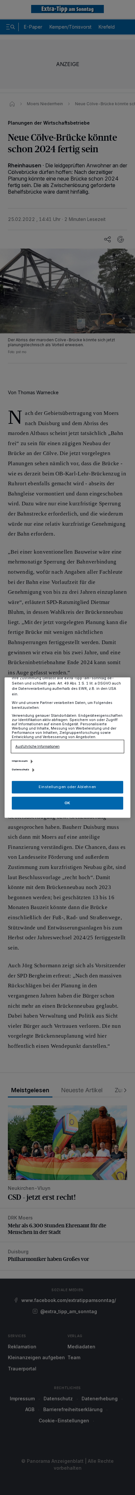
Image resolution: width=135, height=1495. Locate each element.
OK (67, 803)
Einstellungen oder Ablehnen (67, 786)
